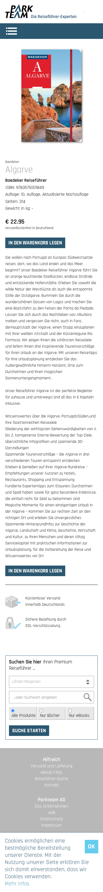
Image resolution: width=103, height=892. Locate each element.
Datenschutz (51, 819)
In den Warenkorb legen (35, 243)
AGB (51, 813)
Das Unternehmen (51, 806)
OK (91, 846)
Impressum (51, 825)
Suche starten (29, 730)
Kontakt (51, 785)
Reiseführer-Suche (51, 779)
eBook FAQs (51, 772)
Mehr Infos (17, 883)
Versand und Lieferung (51, 766)
